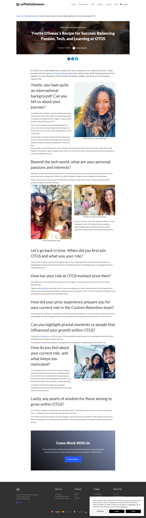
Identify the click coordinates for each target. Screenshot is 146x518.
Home (73, 4)
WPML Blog (97, 494)
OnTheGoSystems (34, 4)
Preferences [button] (124, 506)
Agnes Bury (44, 288)
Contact (108, 4)
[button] (68, 58)
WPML (76, 494)
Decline (117, 511)
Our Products (83, 4)
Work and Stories (79, 27)
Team (93, 4)
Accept (133, 511)
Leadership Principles (62, 498)
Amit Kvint (44, 336)
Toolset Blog (98, 496)
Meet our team (66, 27)
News (116, 4)
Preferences (100, 511)
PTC (75, 496)
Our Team (58, 494)
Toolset (76, 498)
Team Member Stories (62, 496)
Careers (100, 4)
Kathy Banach (81, 48)
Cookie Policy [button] (131, 504)
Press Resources (118, 496)
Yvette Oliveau (61, 73)
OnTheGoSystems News (30, 16)
